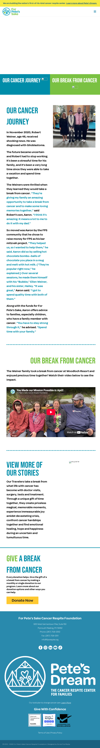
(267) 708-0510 (53, 632)
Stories (28, 473)
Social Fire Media (63, 744)
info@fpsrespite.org (50, 639)
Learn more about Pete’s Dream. (81, 3)
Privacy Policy (56, 732)
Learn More (66, 702)
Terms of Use (43, 732)
